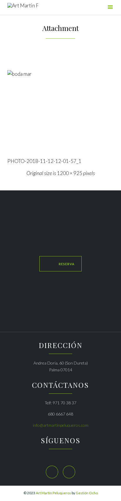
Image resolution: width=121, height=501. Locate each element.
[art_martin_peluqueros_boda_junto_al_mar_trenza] (60, 111)
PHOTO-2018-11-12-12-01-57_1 (44, 161)
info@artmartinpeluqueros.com (60, 425)
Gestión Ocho (87, 493)
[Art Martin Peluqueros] (22, 8)
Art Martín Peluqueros (53, 493)
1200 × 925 (69, 173)
